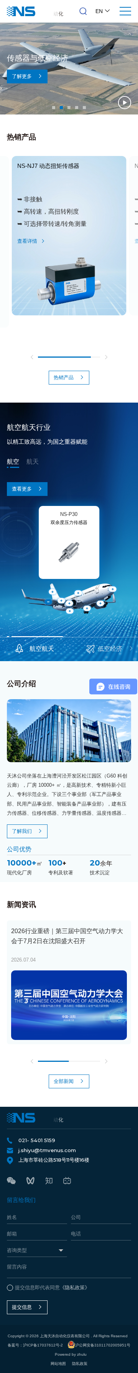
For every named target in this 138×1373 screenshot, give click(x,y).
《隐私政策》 (75, 1287)
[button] (53, 107)
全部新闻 (64, 1081)
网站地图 (58, 1363)
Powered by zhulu (71, 1354)
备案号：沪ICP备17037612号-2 (35, 1345)
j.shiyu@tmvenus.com (47, 1150)
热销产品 (64, 377)
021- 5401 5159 (36, 1140)
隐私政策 (79, 1363)
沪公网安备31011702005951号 (102, 1345)
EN (99, 11)
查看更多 (22, 489)
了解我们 (22, 831)
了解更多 (22, 76)
